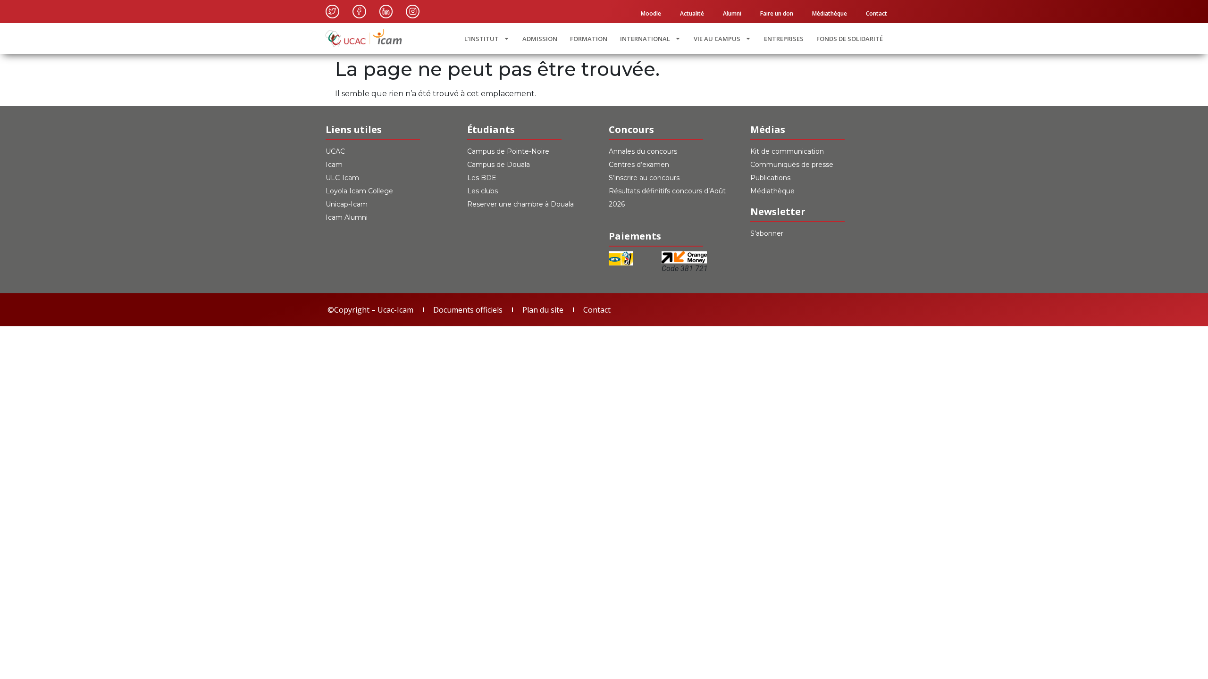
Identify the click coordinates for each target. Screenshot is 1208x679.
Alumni (732, 13)
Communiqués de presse (791, 164)
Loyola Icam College (359, 191)
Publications (770, 178)
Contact (876, 13)
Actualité (692, 13)
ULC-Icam (342, 178)
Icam (334, 164)
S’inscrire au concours (644, 178)
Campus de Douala (498, 164)
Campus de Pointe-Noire (508, 151)
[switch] (675, 216)
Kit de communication (787, 151)
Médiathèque (829, 13)
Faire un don (776, 13)
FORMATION (588, 38)
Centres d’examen (639, 164)
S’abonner (766, 233)
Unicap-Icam (347, 204)
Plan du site (542, 310)
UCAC (335, 151)
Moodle (651, 13)
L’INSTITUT (481, 38)
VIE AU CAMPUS (717, 38)
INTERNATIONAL (645, 38)
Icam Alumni (347, 217)
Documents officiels (468, 310)
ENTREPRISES (784, 38)
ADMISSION (539, 38)
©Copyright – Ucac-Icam (370, 310)
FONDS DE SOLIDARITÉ (849, 38)
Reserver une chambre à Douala (520, 204)
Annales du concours (643, 151)
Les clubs (482, 191)
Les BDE (481, 178)
